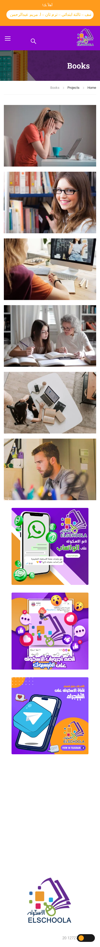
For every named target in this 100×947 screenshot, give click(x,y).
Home (91, 88)
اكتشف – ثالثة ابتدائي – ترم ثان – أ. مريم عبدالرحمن (45, 14)
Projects (73, 88)
